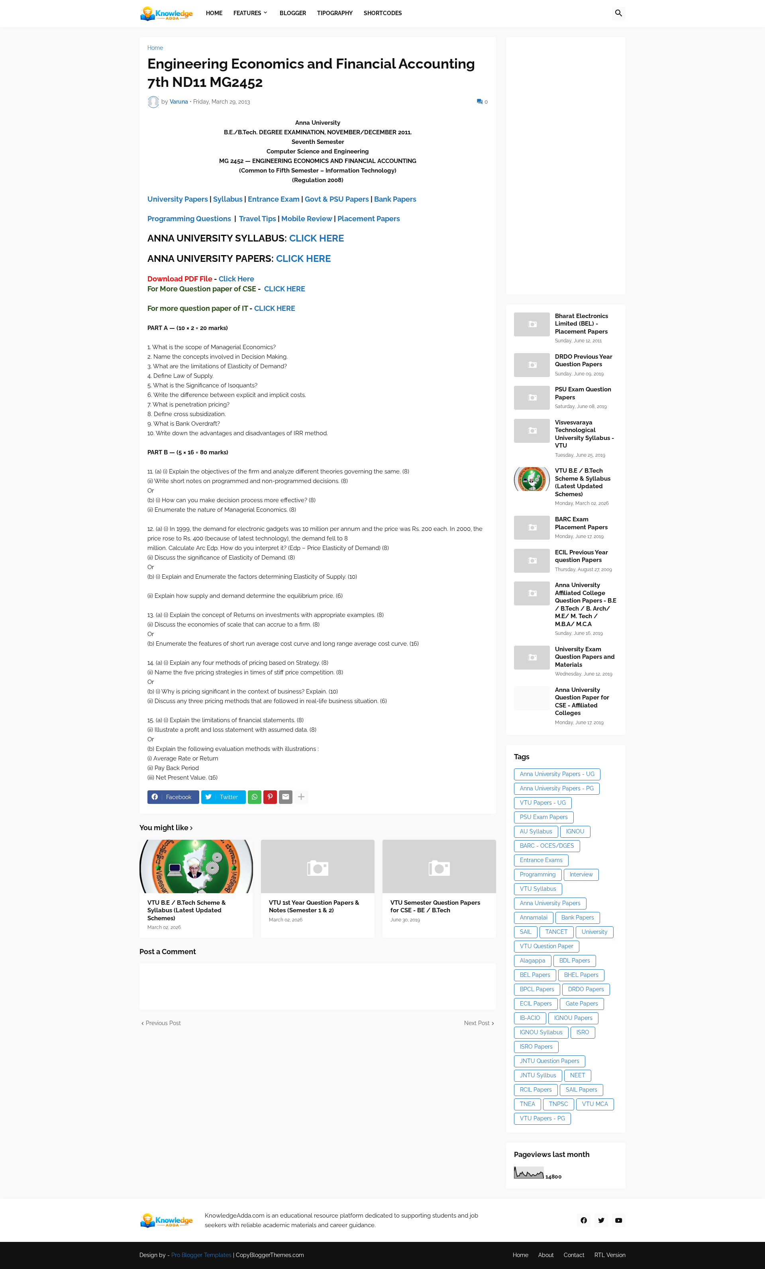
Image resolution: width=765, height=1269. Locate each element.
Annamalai (533, 917)
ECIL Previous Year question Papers (581, 556)
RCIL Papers (536, 1089)
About (546, 1255)
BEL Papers (535, 975)
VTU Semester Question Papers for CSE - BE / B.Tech (435, 906)
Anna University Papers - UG (557, 774)
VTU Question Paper (546, 946)
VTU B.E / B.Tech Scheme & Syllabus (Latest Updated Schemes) (186, 910)
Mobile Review (306, 218)
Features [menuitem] (247, 13)
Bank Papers (395, 199)
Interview (581, 874)
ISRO (583, 1032)
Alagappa (532, 960)
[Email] (285, 797)
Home (155, 48)
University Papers (177, 199)
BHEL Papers (581, 975)
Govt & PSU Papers (337, 199)
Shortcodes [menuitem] (383, 13)
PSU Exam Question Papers (583, 393)
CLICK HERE (316, 238)
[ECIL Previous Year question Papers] (532, 561)
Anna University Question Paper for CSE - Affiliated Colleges (582, 701)
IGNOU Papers (573, 1018)
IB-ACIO (530, 1018)
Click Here (236, 279)
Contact (574, 1255)
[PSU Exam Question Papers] (532, 398)
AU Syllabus (536, 831)
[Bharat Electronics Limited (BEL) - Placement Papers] (532, 324)
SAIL (526, 932)
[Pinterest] (270, 797)
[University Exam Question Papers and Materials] (532, 658)
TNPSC (558, 1104)
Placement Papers (368, 218)
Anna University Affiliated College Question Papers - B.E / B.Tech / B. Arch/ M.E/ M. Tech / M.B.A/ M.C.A (585, 604)
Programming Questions (189, 218)
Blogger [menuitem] (293, 13)
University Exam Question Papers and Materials (585, 657)
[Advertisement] (574, 164)
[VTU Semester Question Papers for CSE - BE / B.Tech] (439, 866)
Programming (538, 874)
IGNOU (575, 831)
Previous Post (163, 1023)
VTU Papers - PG (542, 1118)
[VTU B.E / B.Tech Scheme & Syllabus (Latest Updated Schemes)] (196, 866)
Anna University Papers (550, 903)
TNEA (527, 1104)
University (595, 932)
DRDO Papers (586, 989)
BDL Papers (574, 960)
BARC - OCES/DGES (547, 846)
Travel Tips (257, 218)
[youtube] (619, 1220)
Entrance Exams (541, 860)
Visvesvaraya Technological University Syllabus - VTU (584, 434)
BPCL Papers (537, 989)
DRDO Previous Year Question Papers (583, 360)
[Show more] (301, 797)
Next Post (477, 1023)
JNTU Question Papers (549, 1061)
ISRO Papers (536, 1046)
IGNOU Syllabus (541, 1032)
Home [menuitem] (214, 13)
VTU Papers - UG (543, 803)
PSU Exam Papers (544, 817)
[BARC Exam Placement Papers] (532, 528)
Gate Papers (582, 1003)
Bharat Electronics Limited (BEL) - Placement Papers (581, 323)
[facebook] (583, 1220)
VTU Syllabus (538, 889)
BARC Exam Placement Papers (581, 523)
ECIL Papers (536, 1003)
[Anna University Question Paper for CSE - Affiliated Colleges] (532, 698)
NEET (577, 1075)
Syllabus (228, 199)
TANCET (556, 932)
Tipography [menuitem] (335, 13)
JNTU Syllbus (538, 1075)
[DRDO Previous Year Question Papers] (532, 365)
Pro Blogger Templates (201, 1255)
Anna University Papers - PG (557, 788)
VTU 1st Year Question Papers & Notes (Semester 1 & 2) (314, 906)
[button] (619, 13)
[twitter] (601, 1220)
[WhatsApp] (254, 797)
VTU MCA (595, 1104)
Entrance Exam (274, 199)
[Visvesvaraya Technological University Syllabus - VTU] (532, 431)
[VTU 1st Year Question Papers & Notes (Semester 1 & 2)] (318, 866)
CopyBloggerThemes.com (270, 1255)
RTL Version (610, 1255)
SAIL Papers (581, 1089)
